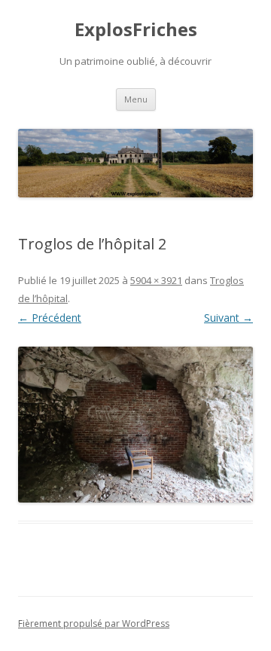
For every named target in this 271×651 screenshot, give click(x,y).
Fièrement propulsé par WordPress (93, 623)
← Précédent (49, 317)
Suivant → (228, 317)
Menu (136, 99)
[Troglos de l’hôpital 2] (135, 425)
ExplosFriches (136, 29)
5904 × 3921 (156, 280)
